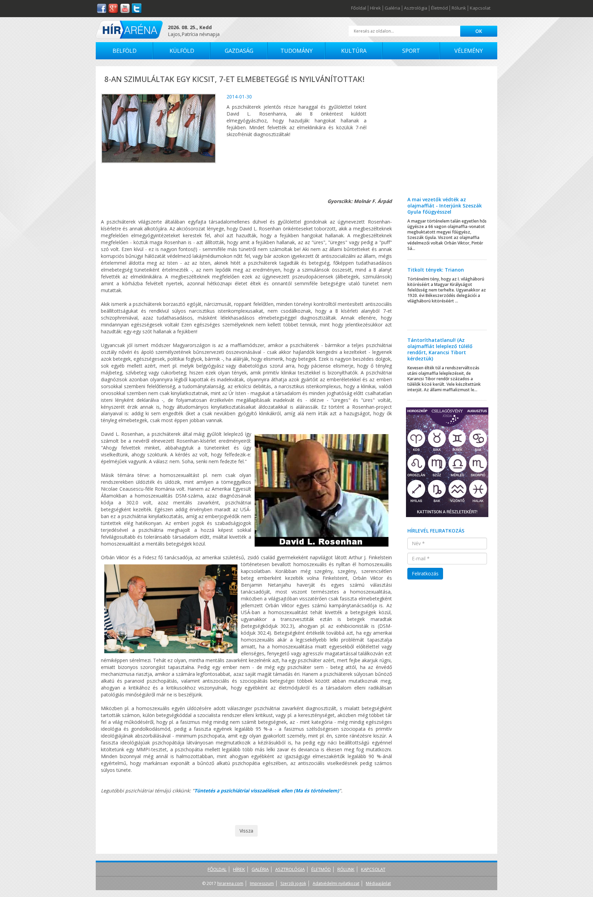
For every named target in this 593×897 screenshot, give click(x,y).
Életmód (439, 8)
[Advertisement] (447, 136)
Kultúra (354, 51)
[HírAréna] (129, 30)
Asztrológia (415, 8)
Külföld (182, 51)
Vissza (246, 830)
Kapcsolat (480, 8)
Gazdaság (239, 51)
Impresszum (262, 883)
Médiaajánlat (378, 883)
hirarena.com (230, 883)
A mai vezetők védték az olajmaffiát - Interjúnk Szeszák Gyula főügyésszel (444, 205)
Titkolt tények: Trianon (435, 269)
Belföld (125, 51)
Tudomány (296, 51)
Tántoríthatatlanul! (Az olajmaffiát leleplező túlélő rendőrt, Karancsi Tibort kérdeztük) (440, 349)
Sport (411, 51)
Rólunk (459, 8)
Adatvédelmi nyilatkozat (336, 883)
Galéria (392, 8)
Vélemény (468, 51)
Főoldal (358, 8)
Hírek (375, 8)
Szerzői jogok (293, 883)
